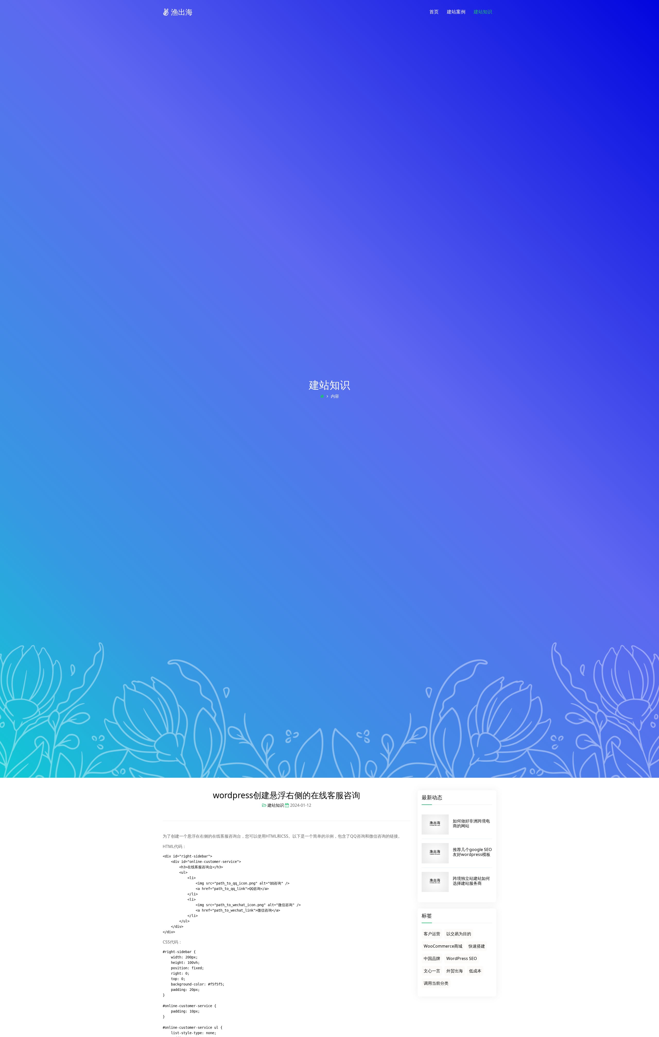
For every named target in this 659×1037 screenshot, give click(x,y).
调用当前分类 (436, 983)
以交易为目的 (458, 934)
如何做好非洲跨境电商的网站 (471, 823)
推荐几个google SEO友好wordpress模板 (472, 852)
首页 (434, 11)
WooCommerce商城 (443, 946)
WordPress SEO (461, 958)
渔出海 (181, 12)
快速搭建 (477, 946)
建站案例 (456, 11)
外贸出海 (454, 971)
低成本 (475, 971)
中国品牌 (432, 958)
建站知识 (483, 11)
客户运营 (432, 934)
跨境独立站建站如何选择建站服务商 (471, 881)
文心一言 (432, 971)
